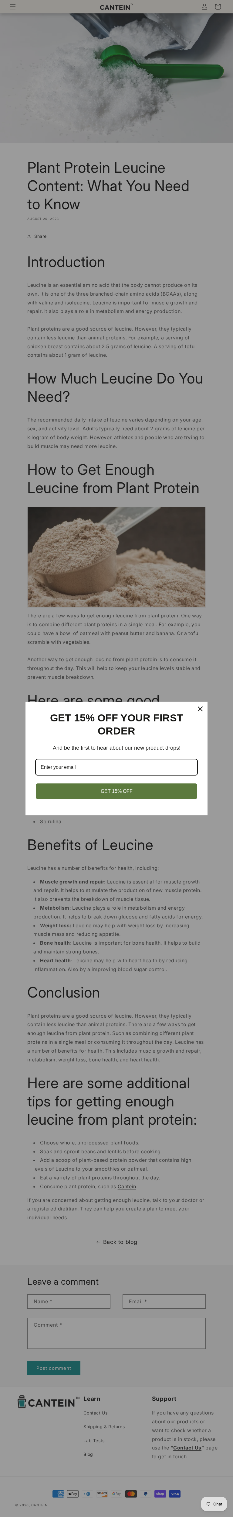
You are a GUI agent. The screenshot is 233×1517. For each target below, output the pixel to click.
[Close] (200, 709)
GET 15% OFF (117, 791)
